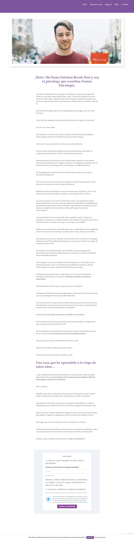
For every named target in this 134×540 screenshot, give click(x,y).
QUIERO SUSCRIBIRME (67, 506)
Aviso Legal (121, 527)
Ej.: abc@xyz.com (49, 475)
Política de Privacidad (117, 529)
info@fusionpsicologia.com (82, 530)
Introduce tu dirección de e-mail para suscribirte (62, 467)
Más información (99, 537)
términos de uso (82, 502)
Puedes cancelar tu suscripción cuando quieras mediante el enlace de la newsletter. (66, 493)
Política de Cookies (118, 532)
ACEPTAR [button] (90, 537)
